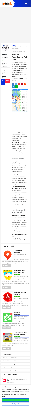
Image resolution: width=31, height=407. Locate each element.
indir (21, 78)
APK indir (3, 82)
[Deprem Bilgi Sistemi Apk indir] (7, 297)
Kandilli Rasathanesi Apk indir (19, 57)
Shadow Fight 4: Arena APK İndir (10, 361)
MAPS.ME (17, 312)
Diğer (7, 80)
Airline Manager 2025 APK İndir (10, 358)
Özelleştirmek (15, 403)
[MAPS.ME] (7, 317)
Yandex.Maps (18, 250)
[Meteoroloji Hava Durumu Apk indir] (7, 275)
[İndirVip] (7, 3)
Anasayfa (14, 45)
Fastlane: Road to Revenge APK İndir (11, 364)
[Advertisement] (15, 25)
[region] (15, 396)
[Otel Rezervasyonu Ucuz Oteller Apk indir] (4, 380)
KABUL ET (15, 400)
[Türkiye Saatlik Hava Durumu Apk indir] (7, 337)
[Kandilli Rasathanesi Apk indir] (5, 47)
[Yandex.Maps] (7, 255)
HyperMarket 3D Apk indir (9, 367)
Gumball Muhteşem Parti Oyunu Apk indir (12, 370)
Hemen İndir (6, 265)
